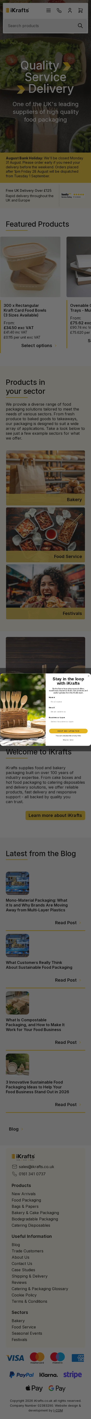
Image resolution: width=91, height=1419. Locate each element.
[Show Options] (86, 721)
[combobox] (67, 721)
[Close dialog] (88, 676)
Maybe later (68, 740)
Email (52, 707)
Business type (57, 717)
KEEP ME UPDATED (68, 731)
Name (52, 697)
